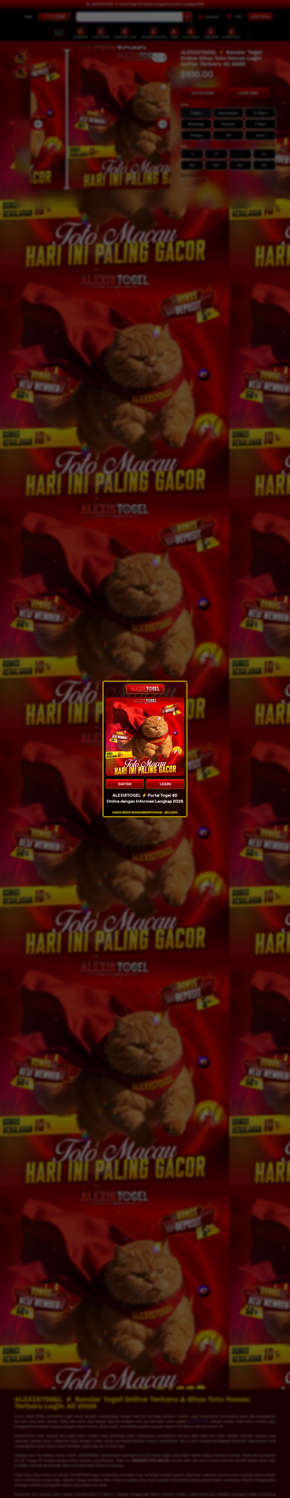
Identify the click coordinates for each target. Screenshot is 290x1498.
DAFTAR (124, 784)
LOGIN (165, 784)
